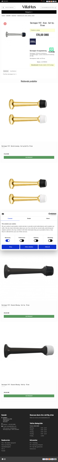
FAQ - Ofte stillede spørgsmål (9, 442)
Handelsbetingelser (6, 446)
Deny (10, 246)
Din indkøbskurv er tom (48, 7)
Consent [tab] (10, 218)
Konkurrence (33, 448)
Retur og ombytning (6, 444)
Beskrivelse (6, 71)
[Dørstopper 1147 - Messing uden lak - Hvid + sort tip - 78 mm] (29, 192)
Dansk (43, 1)
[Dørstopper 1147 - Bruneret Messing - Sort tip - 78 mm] (29, 271)
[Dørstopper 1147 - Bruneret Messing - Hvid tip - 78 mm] (29, 351)
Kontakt (3, 450)
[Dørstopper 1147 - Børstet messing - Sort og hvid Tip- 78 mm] (29, 112)
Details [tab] (29, 218)
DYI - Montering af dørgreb (36, 444)
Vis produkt (29, 157)
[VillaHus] (29, 6)
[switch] (22, 240)
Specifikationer (13, 71)
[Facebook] (2, 459)
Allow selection (29, 246)
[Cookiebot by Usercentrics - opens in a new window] (49, 214)
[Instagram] (5, 459)
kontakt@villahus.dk (11, 426)
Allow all (47, 246)
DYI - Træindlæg (34, 442)
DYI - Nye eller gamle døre (36, 446)
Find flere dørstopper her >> (10, 74)
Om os (3, 448)
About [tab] (48, 218)
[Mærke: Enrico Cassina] (33, 42)
